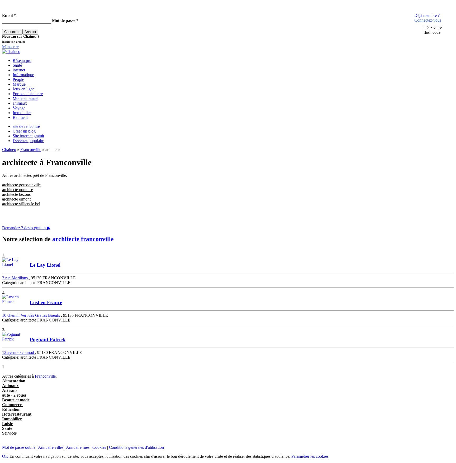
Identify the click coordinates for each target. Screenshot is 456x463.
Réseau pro (22, 60)
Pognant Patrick (47, 339)
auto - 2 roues (14, 395)
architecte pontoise (17, 189)
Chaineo (9, 149)
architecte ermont (16, 199)
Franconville (30, 149)
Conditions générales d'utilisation (136, 447)
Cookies (99, 447)
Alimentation (13, 381)
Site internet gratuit (28, 136)
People (18, 79)
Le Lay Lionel (45, 265)
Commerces (12, 404)
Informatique (23, 74)
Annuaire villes (50, 447)
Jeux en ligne (24, 89)
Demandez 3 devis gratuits (26, 228)
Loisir (7, 423)
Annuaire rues (77, 447)
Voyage (19, 108)
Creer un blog (24, 131)
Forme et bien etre (28, 93)
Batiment (20, 117)
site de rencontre (26, 126)
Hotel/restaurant (16, 414)
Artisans (9, 390)
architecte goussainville (21, 185)
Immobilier (22, 112)
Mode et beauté (25, 98)
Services (9, 433)
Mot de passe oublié (18, 447)
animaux (20, 103)
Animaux (10, 385)
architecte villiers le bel (21, 204)
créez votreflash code (433, 30)
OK (5, 456)
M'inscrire (10, 47)
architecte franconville (83, 239)
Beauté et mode (16, 400)
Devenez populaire (28, 140)
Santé (17, 65)
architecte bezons (16, 194)
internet (19, 70)
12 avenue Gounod (18, 352)
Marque (19, 84)
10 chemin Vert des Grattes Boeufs (31, 315)
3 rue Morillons (15, 278)
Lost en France (46, 302)
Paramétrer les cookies (310, 456)
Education (11, 409)
